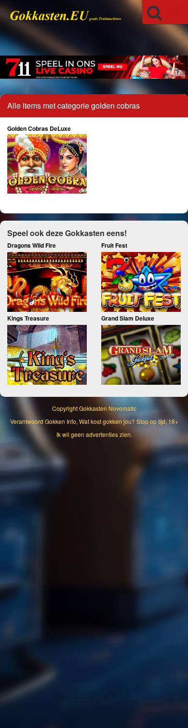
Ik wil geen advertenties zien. (94, 434)
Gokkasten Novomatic (107, 408)
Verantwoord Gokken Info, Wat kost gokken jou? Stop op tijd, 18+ (94, 421)
